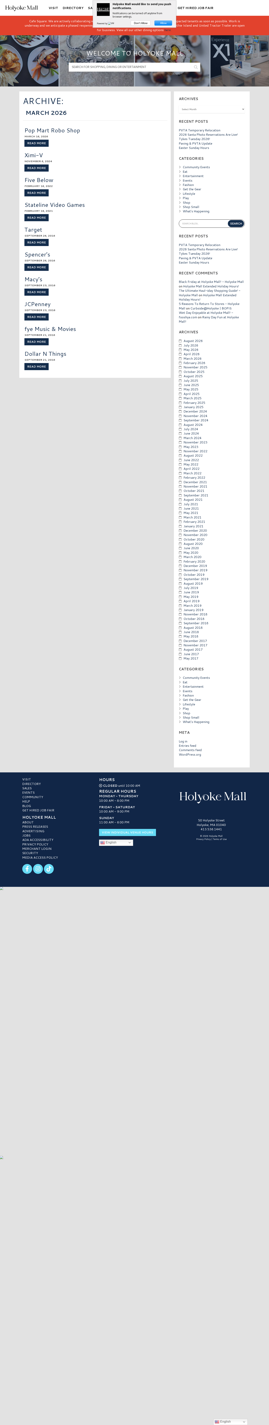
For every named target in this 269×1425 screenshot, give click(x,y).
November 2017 (195, 645)
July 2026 (191, 345)
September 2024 (196, 420)
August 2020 (193, 543)
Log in (183, 741)
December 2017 (195, 640)
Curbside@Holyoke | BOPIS (211, 308)
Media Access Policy (40, 857)
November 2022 (195, 451)
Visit (26, 779)
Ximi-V (33, 155)
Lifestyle (189, 193)
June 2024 (191, 433)
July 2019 (191, 587)
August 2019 (193, 583)
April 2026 (191, 354)
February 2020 (194, 561)
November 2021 (195, 486)
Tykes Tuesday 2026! (194, 139)
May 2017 (191, 658)
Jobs (26, 835)
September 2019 (196, 579)
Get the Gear (192, 189)
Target (33, 229)
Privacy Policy (35, 844)
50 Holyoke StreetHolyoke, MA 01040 (211, 822)
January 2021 (193, 526)
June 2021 (191, 508)
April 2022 (191, 468)
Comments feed (190, 750)
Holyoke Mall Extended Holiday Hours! (211, 286)
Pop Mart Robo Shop (52, 130)
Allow (163, 23)
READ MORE (36, 143)
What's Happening (196, 211)
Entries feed (187, 745)
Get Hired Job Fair (38, 810)
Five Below (38, 180)
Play (186, 198)
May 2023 (191, 446)
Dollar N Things (45, 353)
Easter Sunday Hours (194, 147)
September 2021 (196, 495)
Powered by (102, 23)
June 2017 (191, 654)
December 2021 (195, 482)
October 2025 (194, 371)
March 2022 (192, 473)
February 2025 (194, 402)
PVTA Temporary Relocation (199, 130)
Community (32, 797)
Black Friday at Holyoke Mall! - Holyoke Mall (211, 281)
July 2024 (191, 429)
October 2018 (194, 618)
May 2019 (191, 596)
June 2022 (191, 460)
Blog (26, 806)
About (28, 822)
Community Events (196, 167)
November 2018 (195, 614)
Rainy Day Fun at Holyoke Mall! (209, 319)
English (110, 842)
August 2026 (193, 340)
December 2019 (195, 565)
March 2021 (192, 517)
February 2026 (194, 362)
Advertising (33, 831)
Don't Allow (140, 23)
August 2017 (193, 649)
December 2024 (195, 411)
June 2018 (191, 632)
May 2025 (191, 389)
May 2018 (191, 636)
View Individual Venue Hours (127, 832)
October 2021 (194, 490)
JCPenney (37, 304)
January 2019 (193, 610)
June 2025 (191, 385)
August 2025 (193, 376)
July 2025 (191, 380)
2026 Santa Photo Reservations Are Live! (208, 134)
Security (30, 853)
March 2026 (192, 358)
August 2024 (193, 424)
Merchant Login (37, 848)
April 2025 (191, 393)
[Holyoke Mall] (211, 797)
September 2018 (196, 623)
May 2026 (191, 349)
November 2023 (195, 442)
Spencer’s (37, 254)
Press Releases (35, 826)
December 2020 (195, 530)
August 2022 (193, 455)
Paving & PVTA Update (195, 143)
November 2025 (195, 367)
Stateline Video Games (54, 205)
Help (26, 801)
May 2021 (191, 512)
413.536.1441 (211, 829)
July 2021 (191, 504)
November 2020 (195, 534)
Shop (186, 202)
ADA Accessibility (37, 839)
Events (187, 180)
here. (168, 30)
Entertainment (193, 176)
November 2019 (195, 570)
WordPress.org (190, 754)
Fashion (188, 184)
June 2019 (191, 592)
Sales (27, 788)
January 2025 (193, 407)
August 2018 (193, 627)
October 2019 (194, 574)
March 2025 (192, 398)
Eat (185, 171)
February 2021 (194, 521)
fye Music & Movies (50, 329)
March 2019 (192, 605)
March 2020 (192, 557)
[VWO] (112, 23)
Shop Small (191, 206)
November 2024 (195, 415)
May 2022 (191, 464)
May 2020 (191, 552)
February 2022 (194, 477)
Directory (31, 783)
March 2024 (192, 438)
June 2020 (191, 548)
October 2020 (194, 539)
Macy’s (33, 279)
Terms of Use (220, 839)
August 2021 (193, 499)
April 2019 (191, 601)
